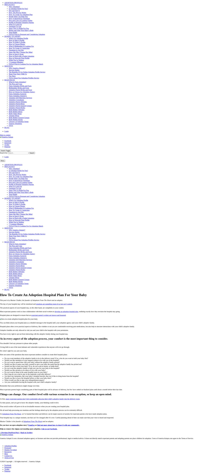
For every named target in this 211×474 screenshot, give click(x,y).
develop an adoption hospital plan (66, 311)
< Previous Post (6, 433)
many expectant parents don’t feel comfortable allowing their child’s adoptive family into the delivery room (43, 399)
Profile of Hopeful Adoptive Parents (21, 22)
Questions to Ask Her (16, 50)
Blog (6, 454)
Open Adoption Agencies (17, 94)
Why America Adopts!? (17, 68)
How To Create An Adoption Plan (21, 15)
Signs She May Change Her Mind (20, 52)
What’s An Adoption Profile (18, 38)
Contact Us (8, 456)
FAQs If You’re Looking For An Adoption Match (26, 64)
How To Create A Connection (19, 48)
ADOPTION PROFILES (13, 3)
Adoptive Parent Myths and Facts (20, 90)
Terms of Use (9, 458)
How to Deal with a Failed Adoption (21, 56)
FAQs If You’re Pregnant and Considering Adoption (27, 34)
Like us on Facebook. (49, 429)
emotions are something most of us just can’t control (54, 304)
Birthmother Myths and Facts (19, 88)
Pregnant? (7, 448)
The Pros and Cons (15, 84)
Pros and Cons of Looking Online (20, 20)
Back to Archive (27, 433)
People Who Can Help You (18, 17)
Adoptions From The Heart (32, 421)
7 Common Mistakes (16, 62)
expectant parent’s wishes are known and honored (48, 315)
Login (6, 131)
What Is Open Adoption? (17, 82)
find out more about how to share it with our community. (58, 425)
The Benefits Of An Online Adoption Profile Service (27, 72)
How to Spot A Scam (16, 54)
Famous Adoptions (15, 124)
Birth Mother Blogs (15, 112)
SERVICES (8, 66)
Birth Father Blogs (15, 114)
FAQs (11, 126)
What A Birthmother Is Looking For (21, 46)
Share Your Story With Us (18, 74)
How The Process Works (17, 13)
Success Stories (14, 70)
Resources (8, 452)
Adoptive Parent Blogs (17, 104)
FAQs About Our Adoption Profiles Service (24, 78)
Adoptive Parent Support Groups (20, 106)
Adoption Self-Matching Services (20, 98)
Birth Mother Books (16, 120)
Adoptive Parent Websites (18, 102)
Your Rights (13, 32)
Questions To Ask (15, 26)
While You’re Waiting (16, 60)
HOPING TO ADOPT (12, 36)
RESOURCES (9, 80)
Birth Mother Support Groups (19, 118)
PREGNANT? (9, 5)
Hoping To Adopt (10, 450)
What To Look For (15, 24)
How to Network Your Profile (19, 58)
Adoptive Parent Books (17, 108)
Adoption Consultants (16, 100)
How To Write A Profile (17, 42)
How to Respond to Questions (19, 18)
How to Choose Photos (17, 44)
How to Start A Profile (16, 40)
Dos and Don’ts (14, 11)
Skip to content (5, 135)
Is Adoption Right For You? (18, 9)
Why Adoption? (14, 7)
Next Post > (16, 433)
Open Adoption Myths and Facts (20, 86)
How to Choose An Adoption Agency (22, 92)
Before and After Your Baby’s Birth (21, 30)
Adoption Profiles (10, 446)
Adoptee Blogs (14, 116)
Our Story (12, 76)
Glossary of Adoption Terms (18, 122)
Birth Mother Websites (16, 110)
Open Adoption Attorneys (18, 96)
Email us (31, 425)
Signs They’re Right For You (19, 28)
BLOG (6, 127)
